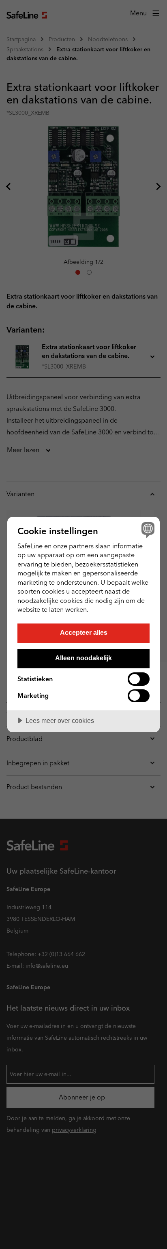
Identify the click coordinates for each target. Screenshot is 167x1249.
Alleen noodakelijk (83, 657)
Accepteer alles (83, 632)
